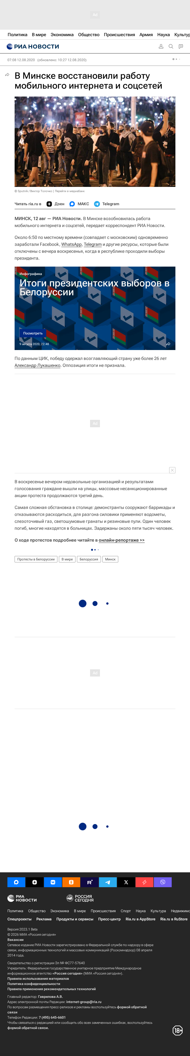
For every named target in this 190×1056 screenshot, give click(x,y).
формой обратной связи (27, 1028)
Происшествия (103, 911)
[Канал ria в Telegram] (108, 882)
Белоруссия (89, 559)
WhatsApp (71, 244)
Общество (37, 911)
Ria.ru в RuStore (174, 919)
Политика (15, 911)
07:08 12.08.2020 (21, 60)
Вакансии (15, 940)
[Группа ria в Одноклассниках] (71, 882)
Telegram (93, 244)
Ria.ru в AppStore (140, 919)
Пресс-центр (109, 919)
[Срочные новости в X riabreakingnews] (144, 882)
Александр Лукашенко (37, 365)
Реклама (43, 919)
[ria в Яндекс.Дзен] (35, 882)
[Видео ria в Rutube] (89, 882)
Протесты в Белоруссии (36, 559)
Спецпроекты (19, 919)
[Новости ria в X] (126, 882)
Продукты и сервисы (74, 919)
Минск (110, 559)
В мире (67, 559)
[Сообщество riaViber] (163, 882)
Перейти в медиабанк (70, 191)
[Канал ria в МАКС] (16, 882)
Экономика (59, 911)
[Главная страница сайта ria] (32, 46)
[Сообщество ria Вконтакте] (53, 882)
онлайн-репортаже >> (122, 540)
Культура (158, 911)
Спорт (126, 911)
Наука (141, 911)
